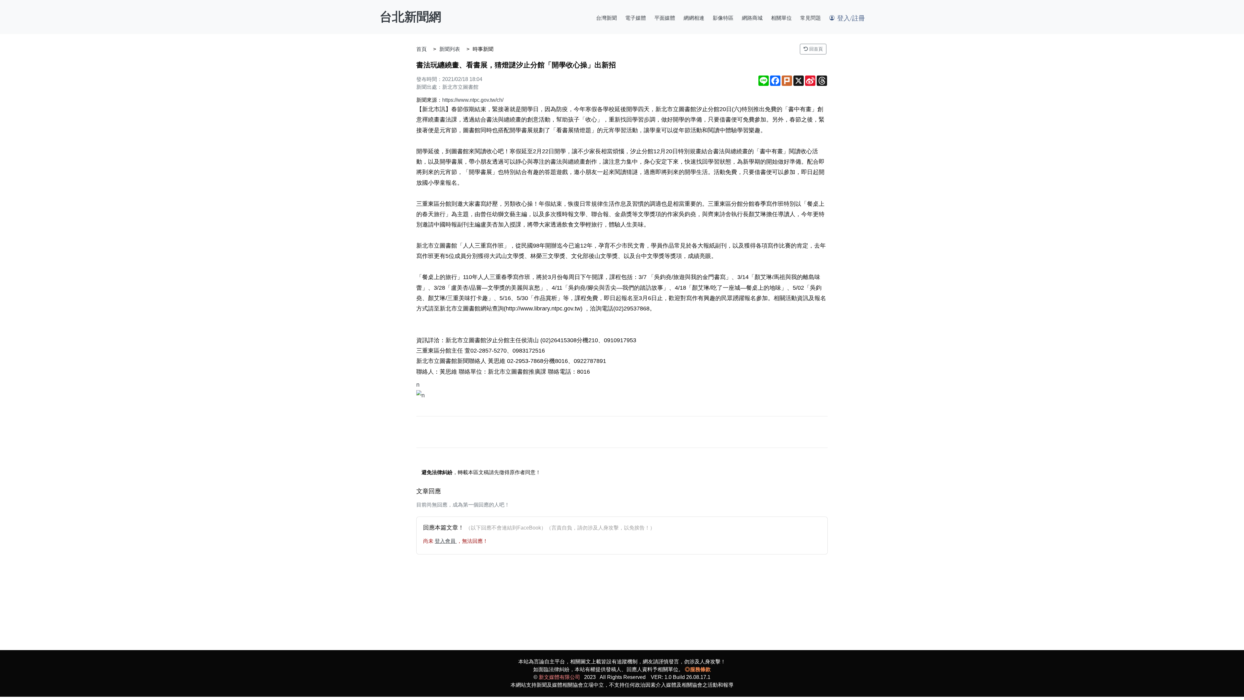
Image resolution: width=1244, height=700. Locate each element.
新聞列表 (449, 49)
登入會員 (446, 541)
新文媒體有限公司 (559, 677)
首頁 (421, 49)
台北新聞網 (410, 17)
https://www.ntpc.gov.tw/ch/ (472, 100)
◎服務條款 (698, 669)
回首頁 (815, 49)
